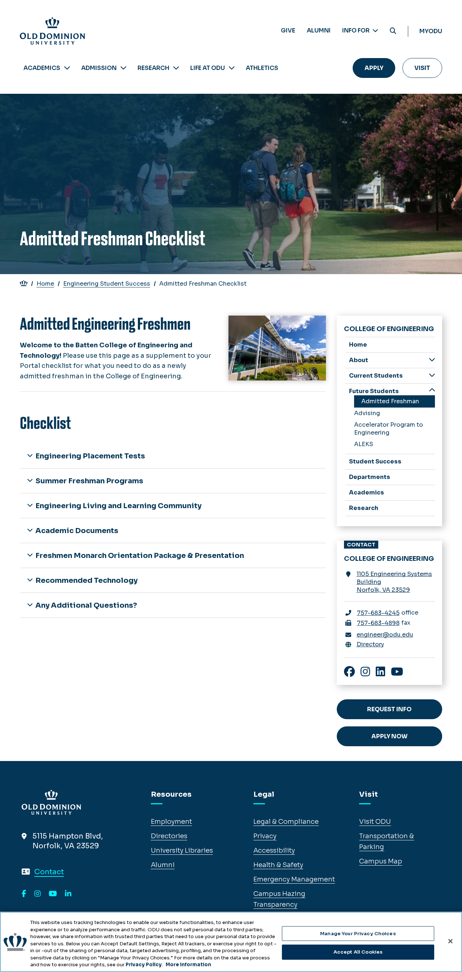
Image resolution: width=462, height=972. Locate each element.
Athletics (262, 68)
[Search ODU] (393, 31)
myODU (430, 31)
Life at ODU (207, 68)
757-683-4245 (378, 613)
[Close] (450, 941)
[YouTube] (53, 894)
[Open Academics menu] (67, 68)
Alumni (319, 30)
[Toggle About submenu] (432, 360)
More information (188, 965)
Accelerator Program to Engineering (388, 428)
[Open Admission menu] (123, 68)
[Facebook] (24, 894)
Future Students (374, 391)
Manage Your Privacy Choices (358, 934)
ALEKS (363, 444)
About (358, 360)
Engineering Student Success (106, 283)
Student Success (375, 461)
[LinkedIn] (68, 894)
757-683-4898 (378, 623)
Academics (41, 68)
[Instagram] (37, 894)
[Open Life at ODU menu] (231, 68)
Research (153, 68)
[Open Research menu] (176, 68)
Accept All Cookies (358, 952)
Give (288, 30)
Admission (99, 68)
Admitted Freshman (390, 401)
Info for (356, 30)
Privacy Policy (144, 965)
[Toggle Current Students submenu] (432, 375)
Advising (367, 413)
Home (45, 283)
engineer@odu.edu (385, 634)
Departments (369, 477)
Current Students (376, 375)
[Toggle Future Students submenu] (432, 391)
